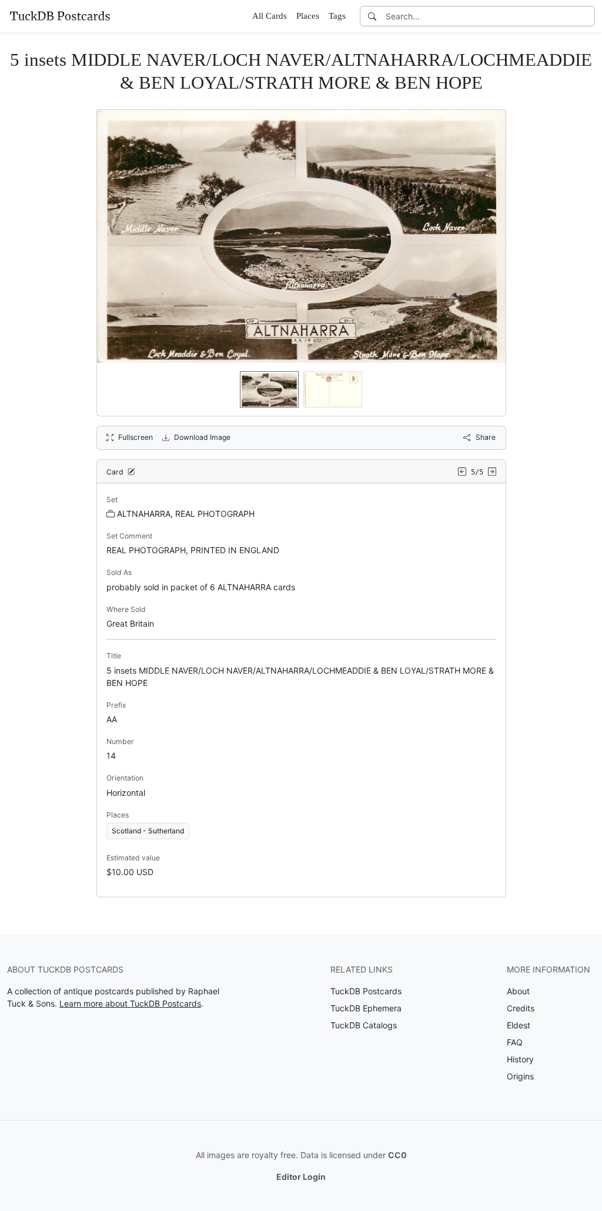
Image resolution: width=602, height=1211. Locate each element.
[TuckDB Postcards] (60, 16)
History (520, 1059)
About (518, 991)
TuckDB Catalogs (363, 1025)
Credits (520, 1008)
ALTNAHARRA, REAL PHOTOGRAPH (186, 514)
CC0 (397, 1155)
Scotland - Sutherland (148, 830)
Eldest (518, 1025)
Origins (520, 1076)
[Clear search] (586, 16)
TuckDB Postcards (366, 991)
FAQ (515, 1042)
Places (307, 16)
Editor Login (301, 1177)
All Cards (269, 16)
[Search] (372, 16)
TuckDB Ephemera (366, 1008)
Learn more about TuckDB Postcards (130, 1003)
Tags (337, 16)
